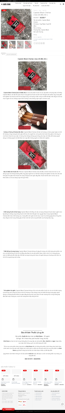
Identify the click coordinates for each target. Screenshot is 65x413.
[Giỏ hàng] (63, 4)
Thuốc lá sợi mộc (38, 394)
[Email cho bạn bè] (39, 43)
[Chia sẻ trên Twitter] (37, 43)
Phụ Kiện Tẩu (52, 3)
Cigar (40, 10)
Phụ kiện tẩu (54, 394)
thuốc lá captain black (39, 39)
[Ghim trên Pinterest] (41, 43)
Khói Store (39, 336)
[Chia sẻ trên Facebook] (35, 43)
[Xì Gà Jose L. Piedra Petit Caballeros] (48, 375)
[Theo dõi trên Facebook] (3, 402)
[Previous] (3, 24)
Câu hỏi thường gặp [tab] (11, 54)
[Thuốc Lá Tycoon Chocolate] (59, 375)
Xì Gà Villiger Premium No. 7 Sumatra (27, 382)
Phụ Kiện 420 (36, 5)
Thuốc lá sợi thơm (38, 393)
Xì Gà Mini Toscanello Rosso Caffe (5, 382)
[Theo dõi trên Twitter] (9, 402)
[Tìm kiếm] (60, 4)
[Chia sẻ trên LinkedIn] (44, 43)
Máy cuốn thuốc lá (38, 396)
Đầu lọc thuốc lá (38, 399)
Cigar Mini (44, 10)
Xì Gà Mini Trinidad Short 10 (37, 382)
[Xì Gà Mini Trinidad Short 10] (38, 375)
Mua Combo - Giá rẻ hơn (56, 399)
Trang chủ (35, 10)
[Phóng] (2, 38)
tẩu (44, 341)
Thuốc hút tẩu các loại (55, 393)
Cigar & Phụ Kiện (27, 5)
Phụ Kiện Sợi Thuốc (27, 3)
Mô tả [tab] (3, 54)
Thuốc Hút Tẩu (43, 3)
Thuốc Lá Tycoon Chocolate (58, 382)
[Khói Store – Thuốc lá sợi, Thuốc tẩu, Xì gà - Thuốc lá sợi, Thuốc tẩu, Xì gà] (5, 4)
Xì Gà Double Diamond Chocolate (16, 382)
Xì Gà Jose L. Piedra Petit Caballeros (48, 382)
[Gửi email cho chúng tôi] (11, 402)
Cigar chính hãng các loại (56, 396)
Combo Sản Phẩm (45, 5)
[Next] (29, 24)
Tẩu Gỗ (36, 3)
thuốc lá (48, 341)
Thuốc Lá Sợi (18, 3)
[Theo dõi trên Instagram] (6, 402)
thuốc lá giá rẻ (47, 39)
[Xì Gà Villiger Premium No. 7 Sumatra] (27, 375)
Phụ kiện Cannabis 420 (56, 398)
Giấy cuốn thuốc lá (38, 398)
